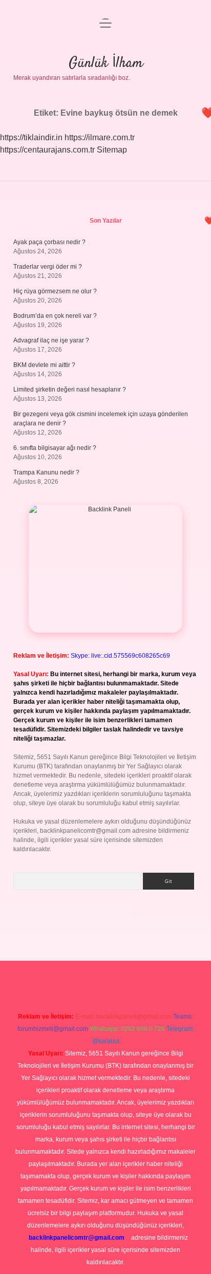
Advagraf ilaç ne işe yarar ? (51, 340)
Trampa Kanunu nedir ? (46, 472)
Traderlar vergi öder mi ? (47, 266)
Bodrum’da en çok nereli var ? (55, 315)
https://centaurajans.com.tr (47, 149)
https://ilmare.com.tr (100, 137)
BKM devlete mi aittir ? (44, 365)
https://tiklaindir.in (31, 137)
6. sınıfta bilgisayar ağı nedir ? (54, 447)
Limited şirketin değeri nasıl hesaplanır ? (69, 389)
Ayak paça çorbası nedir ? (49, 242)
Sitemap (112, 149)
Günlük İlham (106, 63)
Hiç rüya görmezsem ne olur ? (55, 291)
